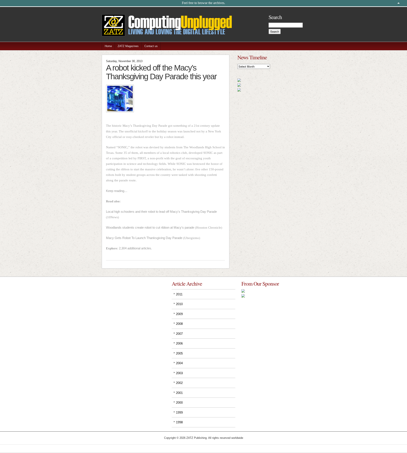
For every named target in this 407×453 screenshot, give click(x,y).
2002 (179, 383)
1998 (179, 422)
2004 (179, 363)
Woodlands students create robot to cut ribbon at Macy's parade (150, 227)
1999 (179, 412)
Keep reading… (116, 191)
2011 (179, 294)
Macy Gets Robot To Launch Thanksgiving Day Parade (144, 238)
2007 (179, 333)
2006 (179, 343)
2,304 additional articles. (135, 248)
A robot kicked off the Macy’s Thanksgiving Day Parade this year (161, 72)
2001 (179, 393)
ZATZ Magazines (128, 46)
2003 (179, 373)
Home (108, 46)
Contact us (151, 46)
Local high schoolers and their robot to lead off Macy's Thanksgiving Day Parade (161, 211)
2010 (179, 304)
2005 (179, 353)
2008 (179, 323)
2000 (179, 402)
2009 (179, 314)
